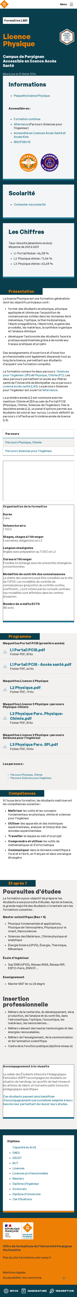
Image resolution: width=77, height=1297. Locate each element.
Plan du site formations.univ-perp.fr (27, 1257)
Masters (18, 1178)
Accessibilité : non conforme (22, 1277)
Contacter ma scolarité (29, 204)
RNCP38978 (22, 142)
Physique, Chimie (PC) (49, 375)
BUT (15, 1163)
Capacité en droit (24, 1147)
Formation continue (27, 119)
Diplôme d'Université (26, 1194)
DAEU (16, 1152)
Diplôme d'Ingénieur (26, 1184)
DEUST (17, 1158)
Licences (19, 1168)
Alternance (21, 124)
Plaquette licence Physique (32, 95)
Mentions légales (14, 1272)
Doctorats (20, 1189)
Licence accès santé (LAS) (20, 386)
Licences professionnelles (30, 1173)
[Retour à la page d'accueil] (4, 4)
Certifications (22, 1199)
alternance (50, 390)
